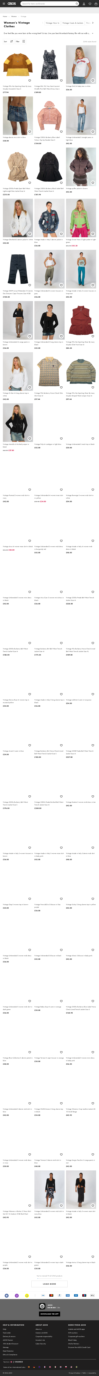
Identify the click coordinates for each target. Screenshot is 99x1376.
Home (5, 16)
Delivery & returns (9, 1336)
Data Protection (8, 1351)
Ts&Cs (84, 1373)
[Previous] (42, 23)
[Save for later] (29, 80)
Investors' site (40, 1340)
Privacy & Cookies (74, 1373)
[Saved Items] (90, 3)
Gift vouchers (73, 1333)
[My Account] (84, 3)
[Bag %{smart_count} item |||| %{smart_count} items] (96, 3)
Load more (49, 1284)
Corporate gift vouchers (76, 1336)
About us (39, 1329)
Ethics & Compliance (10, 1354)
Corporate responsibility (44, 1336)
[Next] (93, 23)
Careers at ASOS (42, 1333)
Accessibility (92, 1373)
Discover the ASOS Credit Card (79, 1347)
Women (14, 16)
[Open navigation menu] (4, 3)
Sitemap (6, 1347)
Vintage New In (52, 23)
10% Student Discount (10, 1344)
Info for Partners (73, 1344)
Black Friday (72, 1340)
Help (4, 1329)
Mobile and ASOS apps (76, 1329)
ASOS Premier (8, 1340)
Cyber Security (41, 1344)
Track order (7, 1333)
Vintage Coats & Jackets (73, 23)
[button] (29, 1367)
